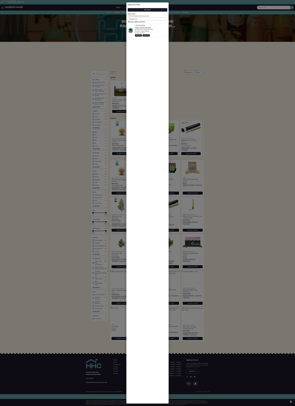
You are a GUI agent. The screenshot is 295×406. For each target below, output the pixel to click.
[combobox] (146, 19)
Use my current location (137, 21)
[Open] (166, 19)
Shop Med (146, 35)
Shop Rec (138, 35)
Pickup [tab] (148, 9)
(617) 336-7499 (141, 33)
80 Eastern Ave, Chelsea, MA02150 (144, 29)
